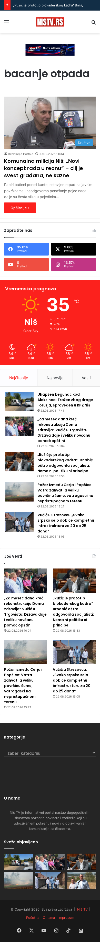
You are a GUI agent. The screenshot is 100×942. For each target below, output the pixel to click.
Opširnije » (20, 208)
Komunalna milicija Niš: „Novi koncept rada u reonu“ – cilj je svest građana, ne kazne (43, 168)
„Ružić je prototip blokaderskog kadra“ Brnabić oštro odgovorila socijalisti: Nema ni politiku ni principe (65, 462)
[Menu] (6, 24)
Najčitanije (18, 377)
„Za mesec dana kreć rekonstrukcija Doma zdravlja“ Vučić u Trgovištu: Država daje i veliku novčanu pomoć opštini (63, 430)
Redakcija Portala (20, 154)
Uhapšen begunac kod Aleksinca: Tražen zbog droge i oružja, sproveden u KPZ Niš (65, 400)
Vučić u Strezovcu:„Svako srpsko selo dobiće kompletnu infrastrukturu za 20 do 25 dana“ (65, 523)
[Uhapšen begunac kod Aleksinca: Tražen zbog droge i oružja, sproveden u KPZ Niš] (19, 401)
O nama (49, 917)
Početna (32, 917)
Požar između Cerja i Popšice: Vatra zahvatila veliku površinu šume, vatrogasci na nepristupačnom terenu (65, 493)
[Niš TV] (50, 22)
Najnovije (55, 377)
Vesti (86, 377)
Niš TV (82, 909)
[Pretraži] (93, 24)
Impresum (66, 917)
